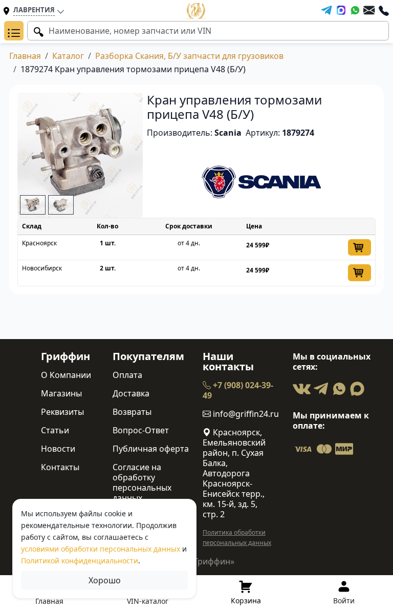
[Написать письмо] (369, 10)
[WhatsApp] (355, 10)
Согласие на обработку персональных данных (142, 482)
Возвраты (132, 411)
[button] (14, 30)
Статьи (55, 430)
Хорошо (105, 580)
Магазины (61, 393)
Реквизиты (62, 411)
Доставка (131, 393)
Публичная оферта (151, 448)
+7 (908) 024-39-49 (238, 390)
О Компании (66, 375)
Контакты (60, 467)
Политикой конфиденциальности (79, 560)
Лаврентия (34, 9)
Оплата (127, 375)
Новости (58, 448)
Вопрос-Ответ (141, 430)
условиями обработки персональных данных (100, 549)
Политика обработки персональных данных (237, 537)
